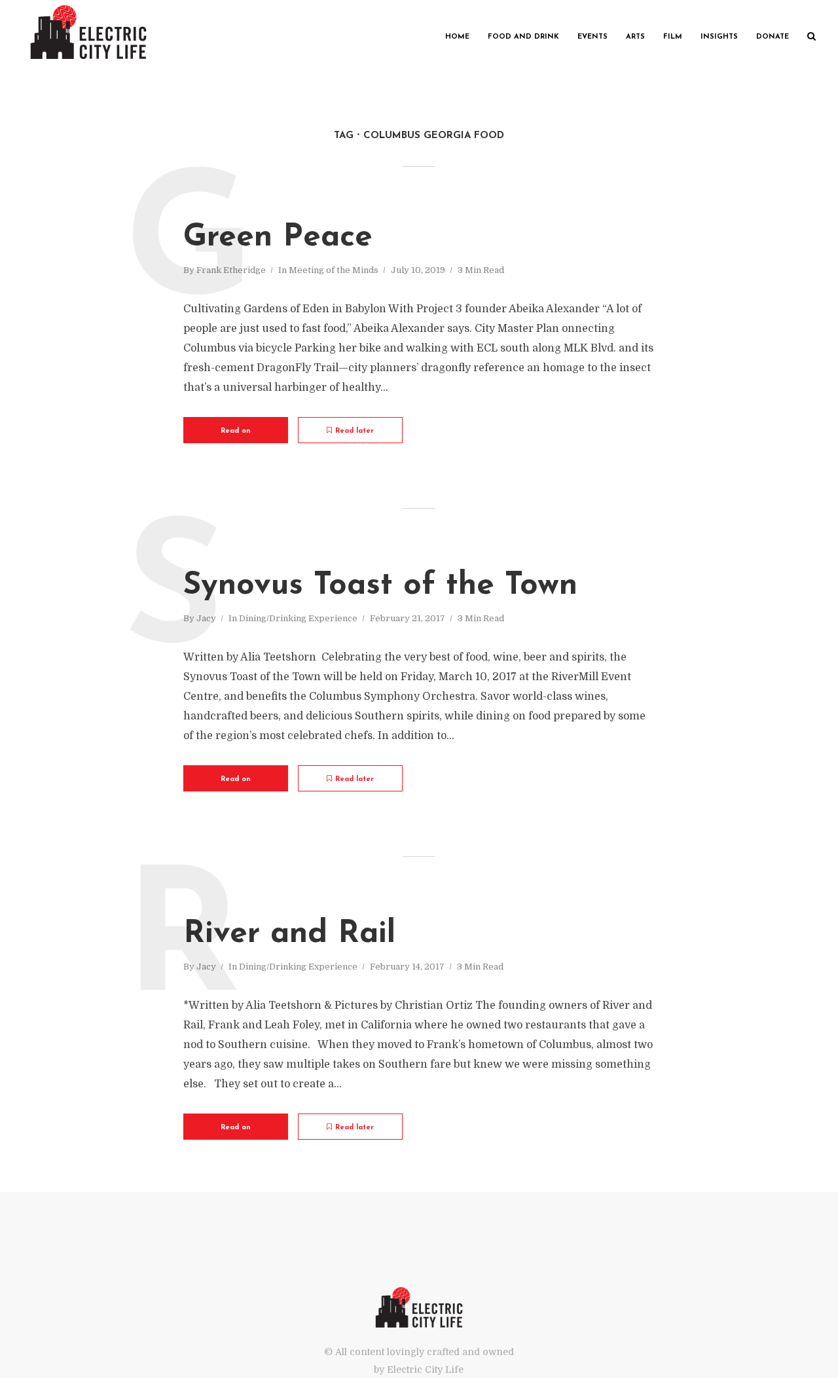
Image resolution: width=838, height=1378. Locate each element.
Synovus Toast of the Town (380, 586)
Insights (719, 37)
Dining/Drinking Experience (298, 618)
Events (592, 37)
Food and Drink (523, 37)
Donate (772, 37)
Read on (236, 431)
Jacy (206, 618)
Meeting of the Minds (333, 270)
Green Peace (278, 237)
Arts (635, 37)
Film (672, 37)
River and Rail (289, 934)
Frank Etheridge (231, 270)
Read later (354, 431)
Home (457, 37)
